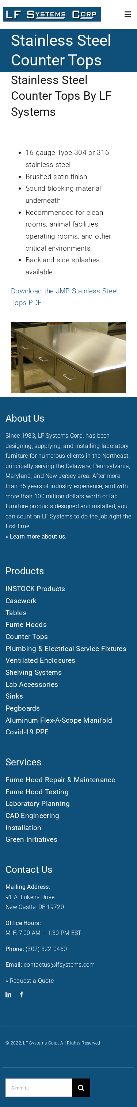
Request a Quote (32, 980)
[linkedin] (8, 994)
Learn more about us (37, 536)
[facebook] (21, 994)
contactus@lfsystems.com (59, 964)
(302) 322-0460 (46, 949)
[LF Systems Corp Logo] (52, 11)
